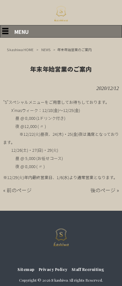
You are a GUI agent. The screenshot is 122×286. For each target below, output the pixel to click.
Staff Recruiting (88, 269)
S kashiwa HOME (20, 49)
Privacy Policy (53, 269)
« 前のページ (17, 190)
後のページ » (104, 190)
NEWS (45, 49)
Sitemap (26, 269)
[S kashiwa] (61, 21)
